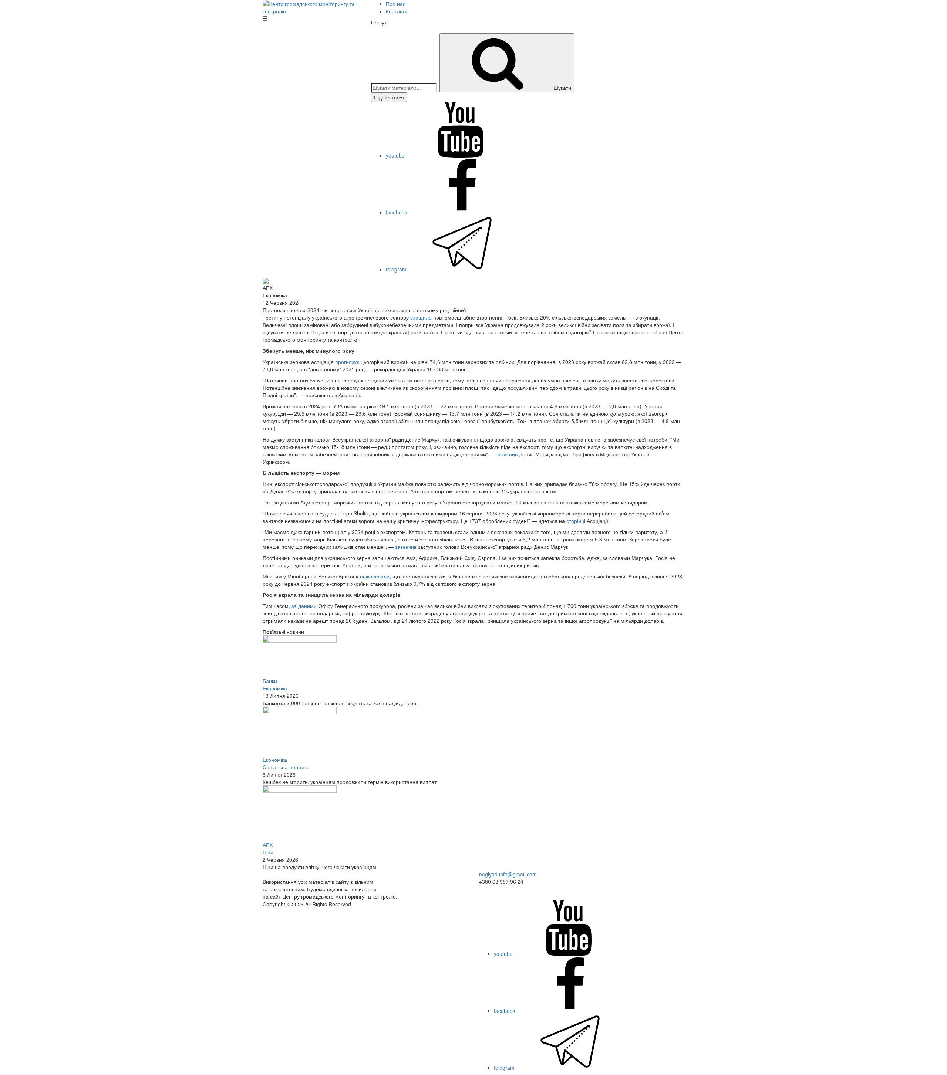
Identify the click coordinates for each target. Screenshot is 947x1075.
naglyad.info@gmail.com (508, 874)
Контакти (396, 11)
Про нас (395, 3)
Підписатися (389, 97)
